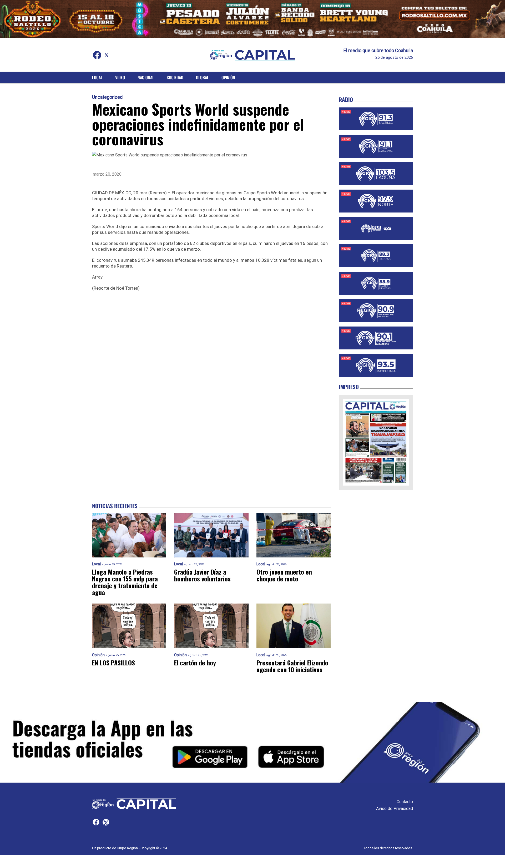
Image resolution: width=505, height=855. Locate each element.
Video (120, 77)
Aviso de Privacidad (394, 808)
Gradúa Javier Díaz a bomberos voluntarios (202, 575)
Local (97, 77)
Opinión (228, 77)
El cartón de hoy (195, 662)
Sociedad (175, 77)
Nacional (146, 77)
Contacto (405, 801)
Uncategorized (107, 97)
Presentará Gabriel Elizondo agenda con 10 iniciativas (292, 666)
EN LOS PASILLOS (113, 662)
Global (202, 77)
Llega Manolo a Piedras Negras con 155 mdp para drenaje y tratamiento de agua (125, 582)
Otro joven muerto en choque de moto (284, 575)
